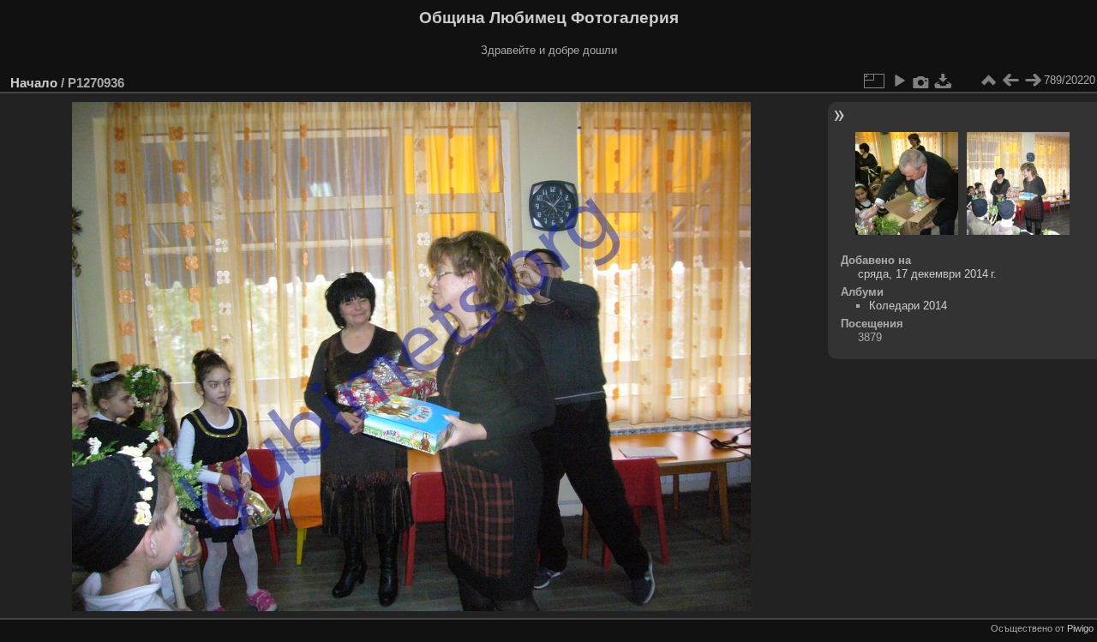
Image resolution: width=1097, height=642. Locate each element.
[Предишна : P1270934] (1010, 80)
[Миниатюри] (988, 80)
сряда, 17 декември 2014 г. (927, 273)
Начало (33, 82)
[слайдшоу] (899, 80)
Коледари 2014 (908, 305)
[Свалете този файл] (943, 80)
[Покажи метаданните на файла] (921, 80)
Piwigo (1080, 628)
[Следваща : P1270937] (1033, 80)
